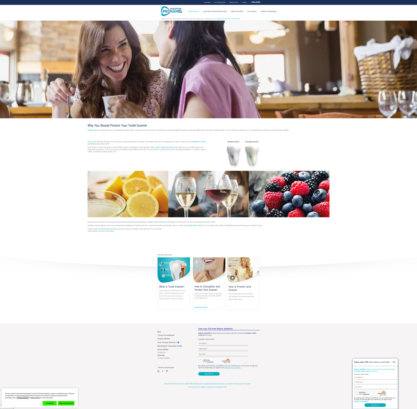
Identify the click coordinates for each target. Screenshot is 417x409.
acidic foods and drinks (164, 147)
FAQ (159, 332)
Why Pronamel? (237, 11)
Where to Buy (233, 2)
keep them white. (195, 225)
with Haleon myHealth (372, 362)
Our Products (252, 11)
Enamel (90, 130)
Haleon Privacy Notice (233, 368)
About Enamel (194, 11)
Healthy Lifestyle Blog (268, 11)
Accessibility (162, 349)
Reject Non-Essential (66, 403)
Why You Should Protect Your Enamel (228, 19)
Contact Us (161, 352)
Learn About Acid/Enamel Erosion (215, 11)
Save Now (207, 2)
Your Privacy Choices (166, 342)
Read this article (201, 307)
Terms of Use (35, 398)
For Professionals (219, 2)
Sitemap (160, 355)
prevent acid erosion (108, 229)
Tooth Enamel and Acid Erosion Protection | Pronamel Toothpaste (182, 19)
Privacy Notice (163, 339)
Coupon (244, 2)
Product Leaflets (163, 358)
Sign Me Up (209, 374)
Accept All (49, 403)
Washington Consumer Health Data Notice (170, 346)
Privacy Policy (23, 398)
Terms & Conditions (165, 335)
